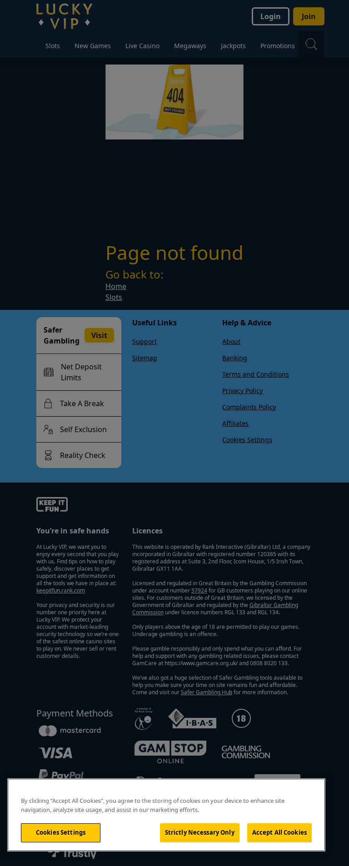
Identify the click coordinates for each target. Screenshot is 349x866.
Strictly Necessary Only (199, 832)
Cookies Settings (60, 832)
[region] (166, 814)
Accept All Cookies (279, 832)
